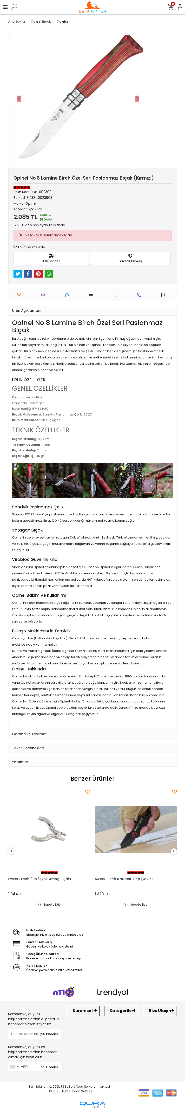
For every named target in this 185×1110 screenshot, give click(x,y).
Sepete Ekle (52, 904)
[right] (174, 851)
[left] (11, 851)
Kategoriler (121, 1010)
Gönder (52, 1034)
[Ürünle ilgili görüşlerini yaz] (68, 295)
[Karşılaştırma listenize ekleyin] (92, 295)
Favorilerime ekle (31, 247)
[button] (18, 98)
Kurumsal (83, 1010)
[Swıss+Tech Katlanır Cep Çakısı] (136, 829)
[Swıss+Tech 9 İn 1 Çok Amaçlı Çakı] (49, 829)
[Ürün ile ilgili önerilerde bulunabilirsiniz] (164, 295)
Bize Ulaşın (160, 1010)
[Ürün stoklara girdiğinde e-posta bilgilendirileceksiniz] (116, 295)
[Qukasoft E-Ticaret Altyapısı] (92, 1105)
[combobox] (14, 1066)
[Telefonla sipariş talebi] (140, 295)
